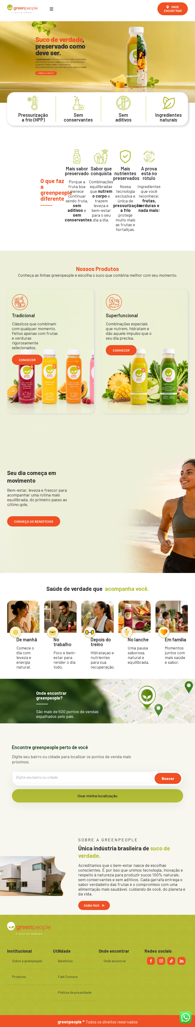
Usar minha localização (97, 795)
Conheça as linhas (45, 73)
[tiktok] (171, 961)
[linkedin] (181, 961)
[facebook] (151, 961)
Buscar (168, 778)
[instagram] (161, 961)
